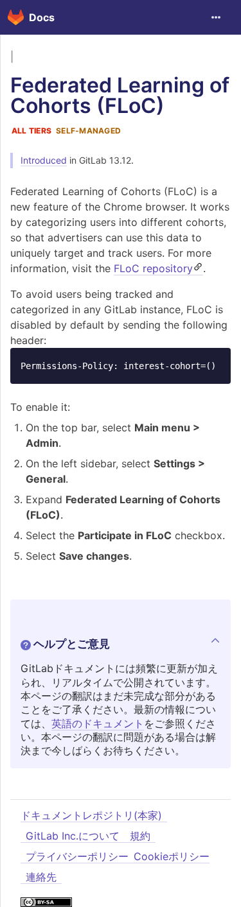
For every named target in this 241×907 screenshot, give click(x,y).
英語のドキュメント (97, 723)
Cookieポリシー (172, 856)
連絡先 (41, 876)
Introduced (44, 160)
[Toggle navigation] (216, 17)
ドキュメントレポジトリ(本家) (91, 815)
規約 (140, 835)
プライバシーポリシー (77, 856)
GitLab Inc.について (73, 835)
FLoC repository (153, 268)
